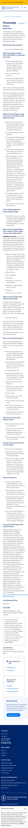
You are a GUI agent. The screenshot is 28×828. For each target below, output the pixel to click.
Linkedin (10, 742)
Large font (11, 670)
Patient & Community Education (13, 16)
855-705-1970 (19, 2)
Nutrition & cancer (6, 770)
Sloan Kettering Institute (8, 780)
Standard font (12, 667)
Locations (4, 736)
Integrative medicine (7, 768)
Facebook (3, 742)
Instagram (1, 742)
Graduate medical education (9, 785)
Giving (3, 755)
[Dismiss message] (26, 2)
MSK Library (4, 788)
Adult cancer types (6, 763)
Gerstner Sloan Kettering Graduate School (13, 783)
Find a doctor (5, 773)
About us (3, 750)
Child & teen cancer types (8, 765)
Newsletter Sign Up (13, 715)
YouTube (8, 742)
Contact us (4, 734)
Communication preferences (9, 804)
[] (13, 688)
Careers (3, 753)
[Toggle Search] (22, 8)
